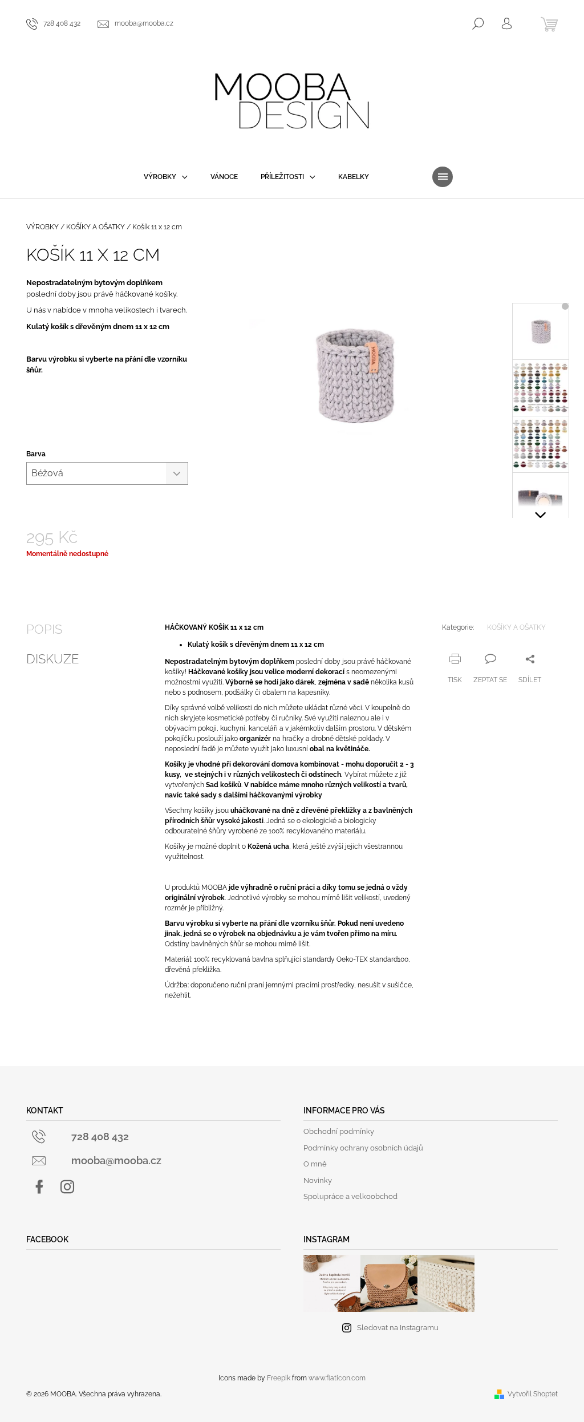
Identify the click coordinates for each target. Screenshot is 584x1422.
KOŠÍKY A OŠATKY (516, 627)
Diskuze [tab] (52, 659)
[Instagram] (67, 1187)
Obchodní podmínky (338, 1131)
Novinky (317, 1180)
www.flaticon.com (337, 1378)
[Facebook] (39, 1187)
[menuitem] (165, 177)
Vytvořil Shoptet (533, 1394)
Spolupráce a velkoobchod (350, 1196)
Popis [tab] (44, 629)
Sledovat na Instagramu (398, 1327)
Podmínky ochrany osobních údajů (363, 1148)
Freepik (278, 1378)
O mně (315, 1164)
